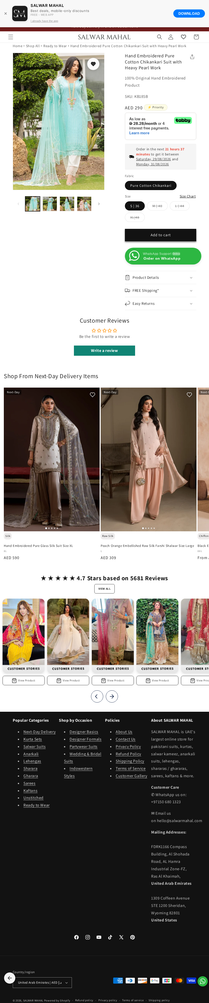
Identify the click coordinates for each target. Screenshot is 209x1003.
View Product (26, 680)
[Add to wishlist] (93, 64)
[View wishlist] (183, 37)
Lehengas (32, 761)
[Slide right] (98, 203)
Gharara (30, 775)
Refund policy (84, 1000)
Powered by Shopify (57, 1000)
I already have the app (44, 20)
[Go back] (9, 978)
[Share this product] (192, 57)
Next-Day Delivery (39, 731)
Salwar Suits (34, 746)
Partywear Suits (84, 746)
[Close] (5, 13)
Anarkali (31, 754)
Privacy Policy (128, 746)
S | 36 (134, 206)
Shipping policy (159, 1000)
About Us (124, 731)
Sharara (30, 768)
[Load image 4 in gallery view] (84, 203)
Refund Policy (128, 754)
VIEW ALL (104, 588)
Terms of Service (131, 768)
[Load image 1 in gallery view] (32, 203)
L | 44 (182, 206)
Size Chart (188, 196)
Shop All (33, 46)
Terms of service (132, 1000)
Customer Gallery (131, 775)
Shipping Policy (130, 761)
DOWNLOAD (189, 13)
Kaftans (30, 790)
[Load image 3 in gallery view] (67, 203)
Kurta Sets (32, 739)
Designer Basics (84, 731)
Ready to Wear (55, 46)
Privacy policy (107, 1000)
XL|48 (137, 218)
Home (17, 46)
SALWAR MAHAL (33, 1000)
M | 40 (160, 206)
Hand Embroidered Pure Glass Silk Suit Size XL (38, 546)
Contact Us (126, 739)
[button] (10, 37)
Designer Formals (86, 739)
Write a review (104, 350)
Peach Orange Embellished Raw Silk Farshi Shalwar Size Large (147, 546)
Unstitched (33, 797)
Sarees (29, 783)
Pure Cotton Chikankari (150, 185)
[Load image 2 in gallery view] (50, 203)
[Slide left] (18, 203)
